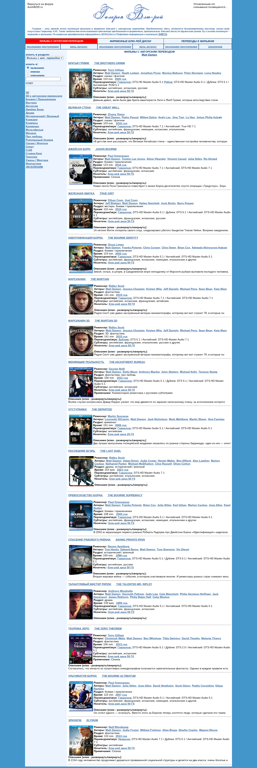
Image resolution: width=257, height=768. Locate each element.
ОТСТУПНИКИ (77, 409)
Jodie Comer (148, 460)
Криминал (32, 126)
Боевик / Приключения (41, 99)
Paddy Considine (203, 685)
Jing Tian (178, 117)
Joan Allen (215, 505)
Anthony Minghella (120, 590)
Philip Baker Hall (140, 596)
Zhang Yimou (116, 114)
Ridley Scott (116, 285)
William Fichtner (150, 730)
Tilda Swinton (171, 638)
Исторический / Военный (42, 116)
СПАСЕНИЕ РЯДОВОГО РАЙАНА (89, 539)
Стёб (29, 149)
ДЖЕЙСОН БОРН (79, 149)
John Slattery (169, 371)
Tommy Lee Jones (133, 158)
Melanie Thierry (211, 638)
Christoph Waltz (115, 638)
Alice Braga (169, 730)
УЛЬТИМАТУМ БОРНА (82, 675)
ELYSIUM (92, 720)
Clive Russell (163, 463)
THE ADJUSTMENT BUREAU (127, 362)
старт (29, 82)
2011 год (122, 377)
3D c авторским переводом (44, 95)
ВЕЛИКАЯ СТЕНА (80, 107)
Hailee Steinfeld (149, 203)
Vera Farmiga (216, 419)
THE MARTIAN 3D (105, 320)
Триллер (31, 156)
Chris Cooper (151, 247)
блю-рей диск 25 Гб (121, 434)
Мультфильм (34, 129)
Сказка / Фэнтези (37, 143)
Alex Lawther (201, 460)
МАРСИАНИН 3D (79, 320)
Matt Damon (112, 72)
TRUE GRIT (106, 193)
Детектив (32, 106)
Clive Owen (169, 247)
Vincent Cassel (176, 158)
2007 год (121, 694)
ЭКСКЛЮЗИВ (34, 166)
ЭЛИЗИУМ (75, 720)
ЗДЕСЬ (162, 34)
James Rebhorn (118, 596)
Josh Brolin (168, 203)
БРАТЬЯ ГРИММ (79, 63)
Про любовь (34, 136)
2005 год (120, 78)
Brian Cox (184, 247)
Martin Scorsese (118, 416)
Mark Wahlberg (178, 419)
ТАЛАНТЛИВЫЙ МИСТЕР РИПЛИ (90, 584)
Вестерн (31, 102)
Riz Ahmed (210, 158)
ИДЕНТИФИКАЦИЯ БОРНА (85, 237)
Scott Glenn (182, 685)
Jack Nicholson (157, 419)
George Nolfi (117, 368)
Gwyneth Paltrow (133, 593)
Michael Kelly (188, 371)
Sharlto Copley (188, 730)
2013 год (121, 644)
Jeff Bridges (113, 203)
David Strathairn (163, 685)
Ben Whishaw (152, 638)
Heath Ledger (130, 72)
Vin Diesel (182, 549)
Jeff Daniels (171, 288)
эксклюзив (215, 46)
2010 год (121, 209)
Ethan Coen (115, 200)
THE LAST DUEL (110, 450)
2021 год (122, 469)
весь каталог (78, 46)
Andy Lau (164, 117)
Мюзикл (31, 133)
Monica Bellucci (172, 72)
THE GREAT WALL (107, 107)
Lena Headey (213, 72)
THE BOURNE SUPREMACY (124, 495)
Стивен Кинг (34, 153)
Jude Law (151, 593)
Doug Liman (116, 244)
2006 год (120, 425)
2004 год (122, 514)
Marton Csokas (197, 505)
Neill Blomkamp (118, 727)
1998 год (121, 555)
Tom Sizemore (166, 549)
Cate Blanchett (168, 593)
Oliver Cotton (181, 463)
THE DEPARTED (101, 409)
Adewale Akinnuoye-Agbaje (209, 247)
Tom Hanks (112, 549)
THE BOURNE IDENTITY (122, 237)
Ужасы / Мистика (37, 160)
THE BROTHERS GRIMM (109, 63)
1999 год (121, 602)
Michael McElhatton (141, 463)
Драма (30, 112)
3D (27, 92)
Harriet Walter (166, 460)
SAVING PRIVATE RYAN (130, 539)
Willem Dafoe (148, 117)
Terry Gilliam (116, 69)
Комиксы (32, 122)
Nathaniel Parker (116, 463)
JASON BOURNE (106, 149)
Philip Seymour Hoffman (195, 593)
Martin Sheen (197, 419)
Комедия (31, 119)
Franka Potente (132, 247)
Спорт (30, 146)
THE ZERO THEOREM (108, 628)
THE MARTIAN (99, 279)
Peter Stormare (193, 72)
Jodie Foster (130, 730)
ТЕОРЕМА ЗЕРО (79, 628)
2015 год (121, 294)
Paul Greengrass (118, 155)
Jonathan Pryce (151, 72)
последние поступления (43, 46)
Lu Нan (190, 117)
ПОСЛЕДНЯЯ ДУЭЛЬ (82, 450)
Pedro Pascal (130, 117)
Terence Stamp (207, 371)
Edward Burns (129, 549)
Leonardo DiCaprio (117, 419)
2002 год (121, 253)
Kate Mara (220, 288)
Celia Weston (161, 596)
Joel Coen (131, 200)
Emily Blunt (130, 371)
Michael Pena (188, 288)
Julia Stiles (195, 158)
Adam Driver (131, 460)
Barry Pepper (185, 203)
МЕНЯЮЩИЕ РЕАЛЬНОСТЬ (86, 362)
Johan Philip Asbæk (209, 117)
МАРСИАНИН (77, 279)
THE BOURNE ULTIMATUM (118, 675)
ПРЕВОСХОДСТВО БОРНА (85, 495)
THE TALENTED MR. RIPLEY (134, 584)
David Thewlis (191, 638)
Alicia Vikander (156, 158)
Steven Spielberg (118, 546)
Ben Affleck (183, 460)
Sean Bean (205, 288)
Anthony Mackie (149, 371)
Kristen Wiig (154, 288)
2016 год (121, 123)
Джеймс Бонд (35, 109)
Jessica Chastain (134, 288)
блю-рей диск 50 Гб (121, 90)
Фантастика (33, 163)
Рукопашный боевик (39, 139)
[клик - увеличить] (80, 83)
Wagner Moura (208, 730)
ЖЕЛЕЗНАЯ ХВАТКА (81, 193)
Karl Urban (179, 505)
